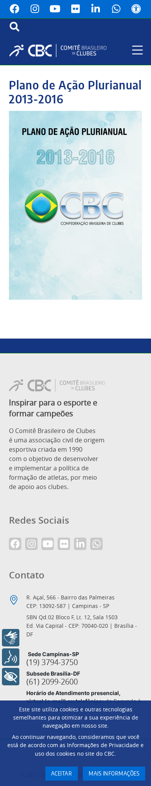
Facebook (15, 9)
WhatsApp (116, 9)
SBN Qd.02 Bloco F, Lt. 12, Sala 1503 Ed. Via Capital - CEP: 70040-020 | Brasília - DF (81, 625)
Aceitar (61, 774)
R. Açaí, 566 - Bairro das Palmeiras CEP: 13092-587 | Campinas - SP (70, 602)
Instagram (35, 9)
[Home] (61, 50)
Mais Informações (114, 774)
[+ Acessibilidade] (10, 676)
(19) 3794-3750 (52, 662)
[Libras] (10, 637)
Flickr (75, 9)
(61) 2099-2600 (52, 682)
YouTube (55, 9)
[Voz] (10, 657)
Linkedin (96, 9)
